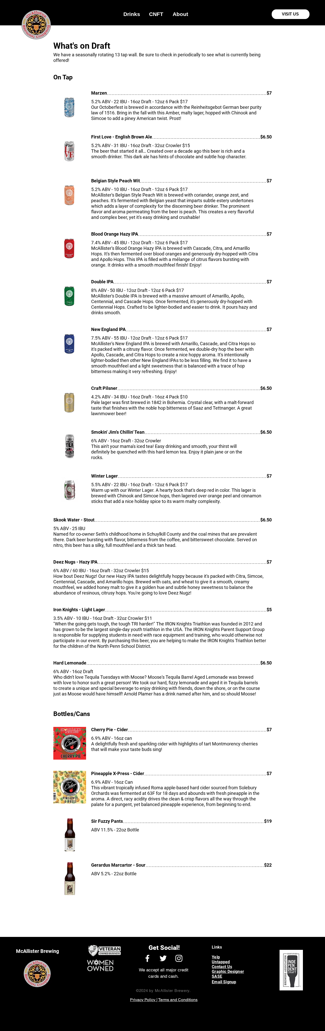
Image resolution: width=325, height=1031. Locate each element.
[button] (132, 14)
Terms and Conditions (178, 999)
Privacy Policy (143, 999)
